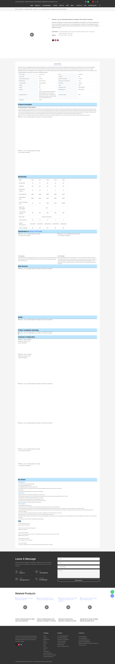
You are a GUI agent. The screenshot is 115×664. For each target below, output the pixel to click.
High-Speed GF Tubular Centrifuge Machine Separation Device (89, 620)
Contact (21, 571)
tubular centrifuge (35, 231)
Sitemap (50, 661)
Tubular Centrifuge (28, 9)
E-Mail (20, 578)
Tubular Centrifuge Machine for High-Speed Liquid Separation (25, 620)
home (16, 9)
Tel (40, 571)
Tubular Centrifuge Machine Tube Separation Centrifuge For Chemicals (46, 620)
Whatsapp (41, 578)
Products (21, 9)
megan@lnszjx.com (86, 640)
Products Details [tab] (57, 64)
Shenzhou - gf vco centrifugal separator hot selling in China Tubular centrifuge (50, 9)
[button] (100, 5)
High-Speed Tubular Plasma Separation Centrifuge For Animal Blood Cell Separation (67, 620)
